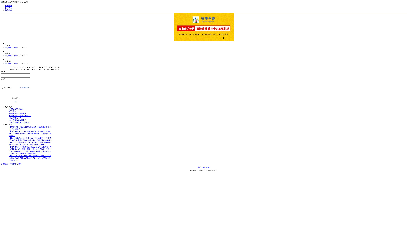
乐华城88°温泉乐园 (16, 109)
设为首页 (8, 8)
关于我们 (4, 164)
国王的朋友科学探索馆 (17, 113)
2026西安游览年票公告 (17, 120)
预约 (20, 164)
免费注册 (8, 6)
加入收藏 (8, 10)
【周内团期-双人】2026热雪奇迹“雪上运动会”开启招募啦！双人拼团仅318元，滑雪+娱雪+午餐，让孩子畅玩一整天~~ (30, 133)
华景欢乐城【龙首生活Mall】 (20, 116)
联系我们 (13, 164)
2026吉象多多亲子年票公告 (19, 122)
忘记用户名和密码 (24, 87)
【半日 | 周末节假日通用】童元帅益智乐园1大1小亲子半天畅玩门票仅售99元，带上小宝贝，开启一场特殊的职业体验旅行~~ (30, 158)
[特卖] (204, 40)
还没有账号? (15, 98)
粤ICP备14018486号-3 (204, 167)
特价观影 (12, 111)
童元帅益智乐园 (15, 118)
